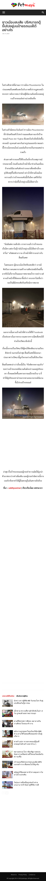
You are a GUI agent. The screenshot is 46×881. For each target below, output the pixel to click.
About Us (14, 875)
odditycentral (15, 488)
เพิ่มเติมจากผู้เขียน (22, 696)
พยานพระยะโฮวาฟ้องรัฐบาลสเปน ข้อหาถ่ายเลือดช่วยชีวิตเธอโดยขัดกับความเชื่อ (28, 754)
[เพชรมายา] (23, 5)
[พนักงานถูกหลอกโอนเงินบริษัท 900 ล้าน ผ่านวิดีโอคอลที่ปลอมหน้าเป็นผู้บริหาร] (7, 734)
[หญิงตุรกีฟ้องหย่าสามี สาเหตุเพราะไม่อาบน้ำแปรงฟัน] (7, 774)
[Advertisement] (23, 59)
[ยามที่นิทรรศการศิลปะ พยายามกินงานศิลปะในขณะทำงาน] (7, 723)
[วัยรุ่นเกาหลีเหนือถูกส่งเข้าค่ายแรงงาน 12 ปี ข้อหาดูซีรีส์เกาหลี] (7, 785)
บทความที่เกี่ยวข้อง (8, 696)
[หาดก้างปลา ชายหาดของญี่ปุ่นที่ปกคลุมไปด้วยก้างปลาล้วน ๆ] (7, 744)
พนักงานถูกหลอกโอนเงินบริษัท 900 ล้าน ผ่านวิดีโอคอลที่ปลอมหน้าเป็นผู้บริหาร (28, 733)
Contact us (32, 875)
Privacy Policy (23, 875)
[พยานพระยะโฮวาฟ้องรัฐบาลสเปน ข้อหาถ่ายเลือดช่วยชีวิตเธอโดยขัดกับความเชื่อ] (7, 754)
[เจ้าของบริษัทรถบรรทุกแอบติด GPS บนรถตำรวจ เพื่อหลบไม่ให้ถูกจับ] (7, 764)
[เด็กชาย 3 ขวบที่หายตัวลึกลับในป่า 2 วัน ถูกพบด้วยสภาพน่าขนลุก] (7, 713)
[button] (43, 12)
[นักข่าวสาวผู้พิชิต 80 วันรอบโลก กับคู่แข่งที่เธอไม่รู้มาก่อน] (7, 703)
